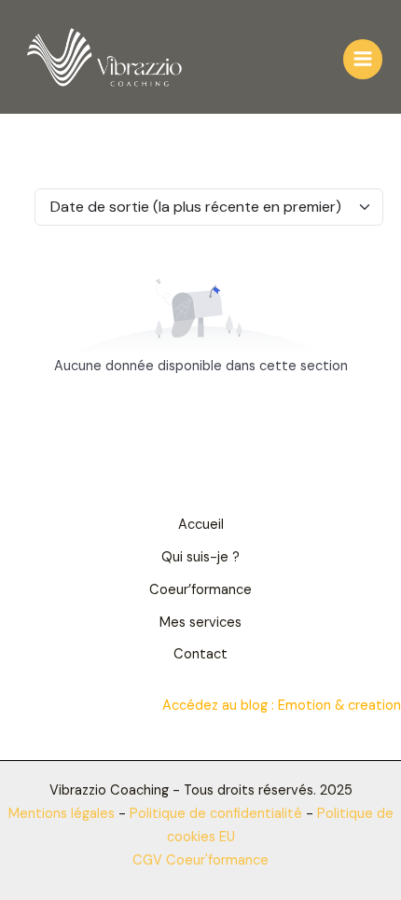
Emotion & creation (339, 705)
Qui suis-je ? (200, 557)
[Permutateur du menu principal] (362, 58)
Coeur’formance (200, 590)
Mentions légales (61, 814)
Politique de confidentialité (218, 814)
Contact (200, 654)
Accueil (201, 524)
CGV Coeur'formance (200, 860)
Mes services (200, 622)
